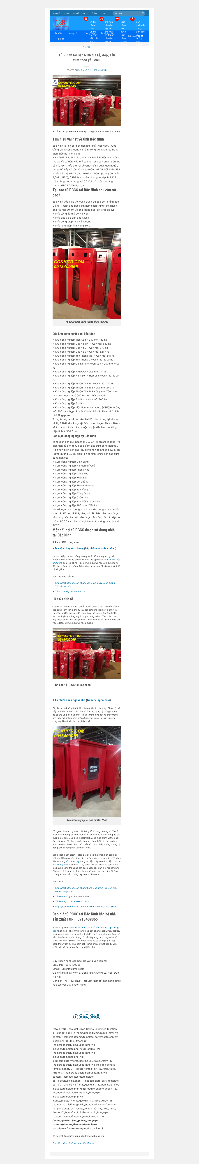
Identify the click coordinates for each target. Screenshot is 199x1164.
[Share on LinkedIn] (97, 1016)
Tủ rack (60, 38)
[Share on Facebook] (75, 1016)
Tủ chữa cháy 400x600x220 (70, 591)
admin (103, 70)
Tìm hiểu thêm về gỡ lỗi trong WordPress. (73, 1143)
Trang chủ (56, 13)
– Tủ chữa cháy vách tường (68, 548)
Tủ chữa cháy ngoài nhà (70, 700)
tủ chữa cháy (72, 861)
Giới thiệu (66, 13)
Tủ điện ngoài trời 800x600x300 (72, 901)
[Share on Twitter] (81, 1016)
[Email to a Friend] (86, 1016)
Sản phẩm (76, 13)
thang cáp (106, 927)
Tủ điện (58, 33)
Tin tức (85, 13)
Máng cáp (73, 33)
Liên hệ (102, 13)
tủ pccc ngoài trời (98, 700)
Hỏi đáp (94, 13)
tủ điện (96, 927)
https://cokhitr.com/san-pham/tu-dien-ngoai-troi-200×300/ (85, 906)
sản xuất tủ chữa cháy (80, 927)
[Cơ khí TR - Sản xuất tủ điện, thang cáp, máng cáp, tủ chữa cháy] (65, 23)
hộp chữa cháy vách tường (100, 548)
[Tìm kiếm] (143, 13)
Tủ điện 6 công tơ (64, 896)
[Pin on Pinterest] (92, 1016)
